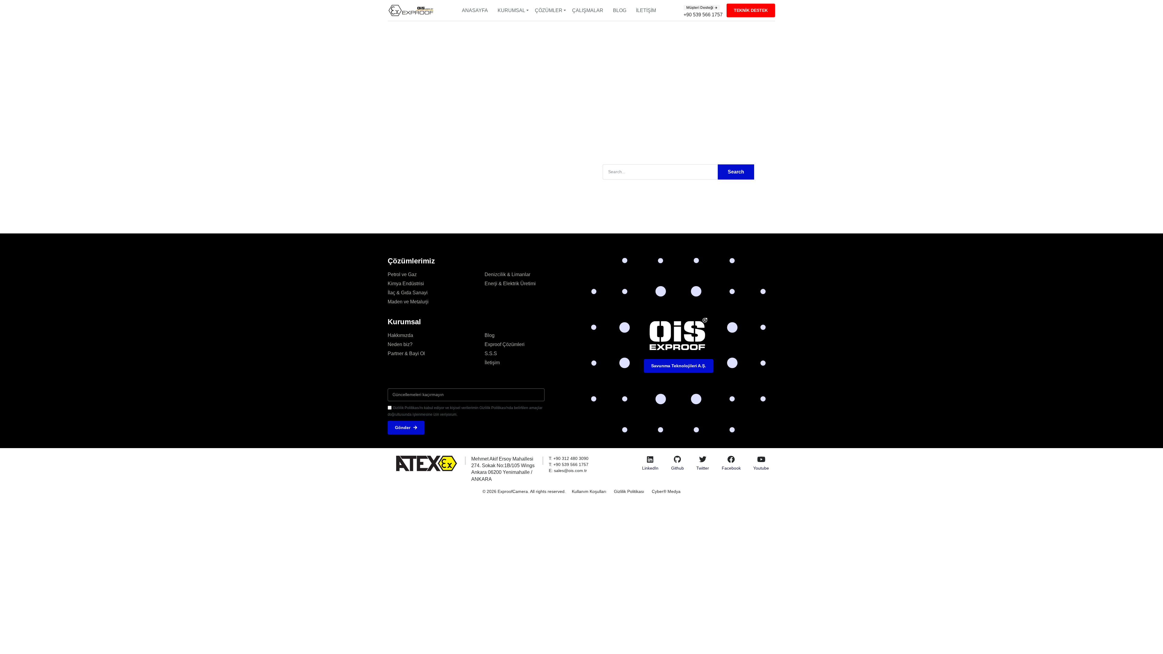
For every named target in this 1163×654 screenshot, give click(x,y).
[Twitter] (702, 459)
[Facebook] (731, 459)
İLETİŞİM (646, 10)
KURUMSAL (511, 10)
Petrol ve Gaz (402, 274)
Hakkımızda (400, 335)
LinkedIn (650, 468)
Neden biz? (400, 344)
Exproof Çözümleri (505, 344)
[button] (702, 7)
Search (736, 171)
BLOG (619, 10)
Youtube (761, 468)
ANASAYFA (475, 10)
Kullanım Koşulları (589, 491)
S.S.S (491, 353)
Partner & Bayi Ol (406, 353)
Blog (490, 335)
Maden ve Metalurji (408, 301)
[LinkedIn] (650, 459)
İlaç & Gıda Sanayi (408, 292)
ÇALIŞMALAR (587, 10)
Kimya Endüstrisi (406, 283)
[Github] (677, 459)
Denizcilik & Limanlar (507, 274)
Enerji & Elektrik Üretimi (510, 283)
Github (677, 468)
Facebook (731, 468)
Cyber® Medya (666, 491)
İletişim (492, 362)
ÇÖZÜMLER (548, 10)
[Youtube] (761, 459)
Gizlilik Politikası (629, 491)
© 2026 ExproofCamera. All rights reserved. (524, 491)
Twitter (702, 468)
